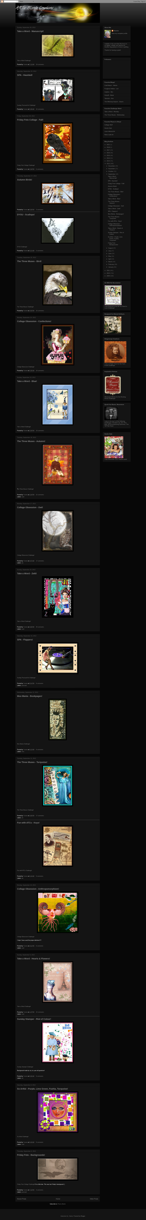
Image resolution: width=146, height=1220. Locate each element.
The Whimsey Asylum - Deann (113, 101)
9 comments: (40, 683)
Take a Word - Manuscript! (30, 31)
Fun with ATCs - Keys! (28, 822)
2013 (108, 161)
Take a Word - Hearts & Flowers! (33, 958)
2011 (108, 270)
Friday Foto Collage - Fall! (30, 120)
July (109, 251)
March (110, 261)
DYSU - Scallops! (26, 214)
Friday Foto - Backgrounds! (31, 1155)
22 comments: (40, 494)
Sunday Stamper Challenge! (25, 1067)
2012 (108, 163)
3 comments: (40, 209)
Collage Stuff (108, 125)
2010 (108, 273)
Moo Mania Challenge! (23, 744)
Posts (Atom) (61, 1204)
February (111, 264)
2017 (108, 150)
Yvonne (116, 30)
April (110, 259)
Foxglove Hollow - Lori (111, 88)
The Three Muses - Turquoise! (32, 762)
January (111, 267)
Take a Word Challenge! (24, 60)
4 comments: (40, 1190)
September (112, 174)
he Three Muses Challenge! (26, 489)
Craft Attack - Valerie (110, 85)
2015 (108, 155)
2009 (108, 276)
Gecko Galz (108, 128)
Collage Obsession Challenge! (25, 367)
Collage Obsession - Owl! (30, 507)
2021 (108, 144)
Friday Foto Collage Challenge (25, 1184)
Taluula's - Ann (109, 98)
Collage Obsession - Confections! (34, 321)
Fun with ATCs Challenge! (24, 870)
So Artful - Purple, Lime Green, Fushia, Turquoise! (42, 1089)
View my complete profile (119, 33)
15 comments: (40, 109)
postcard (24, 685)
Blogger (83, 1216)
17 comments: (40, 561)
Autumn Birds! (24, 179)
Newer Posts (21, 1199)
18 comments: (40, 370)
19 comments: (40, 64)
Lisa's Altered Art (109, 131)
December (111, 166)
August (110, 248)
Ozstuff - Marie (109, 95)
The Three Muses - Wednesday (114, 115)
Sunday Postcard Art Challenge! (26, 105)
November (111, 168)
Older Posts (94, 1199)
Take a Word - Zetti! (27, 573)
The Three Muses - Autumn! (31, 441)
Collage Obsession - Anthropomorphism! (38, 889)
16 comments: (40, 310)
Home (58, 1199)
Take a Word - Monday (111, 111)
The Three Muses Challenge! (25, 307)
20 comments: (40, 627)
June (110, 253)
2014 (108, 158)
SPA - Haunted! (24, 75)
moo (23, 751)
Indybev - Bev (108, 92)
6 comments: (40, 169)
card (23, 497)
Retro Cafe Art (108, 134)
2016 (108, 153)
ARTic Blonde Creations (34, 8)
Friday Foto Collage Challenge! (26, 165)
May (109, 256)
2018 (108, 147)
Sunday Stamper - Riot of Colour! (34, 1019)
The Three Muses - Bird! (29, 261)
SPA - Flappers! (25, 639)
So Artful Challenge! (23, 1136)
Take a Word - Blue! (27, 381)
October (111, 171)
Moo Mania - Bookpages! (29, 696)
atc (22, 563)
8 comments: (40, 946)
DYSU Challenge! (22, 247)
